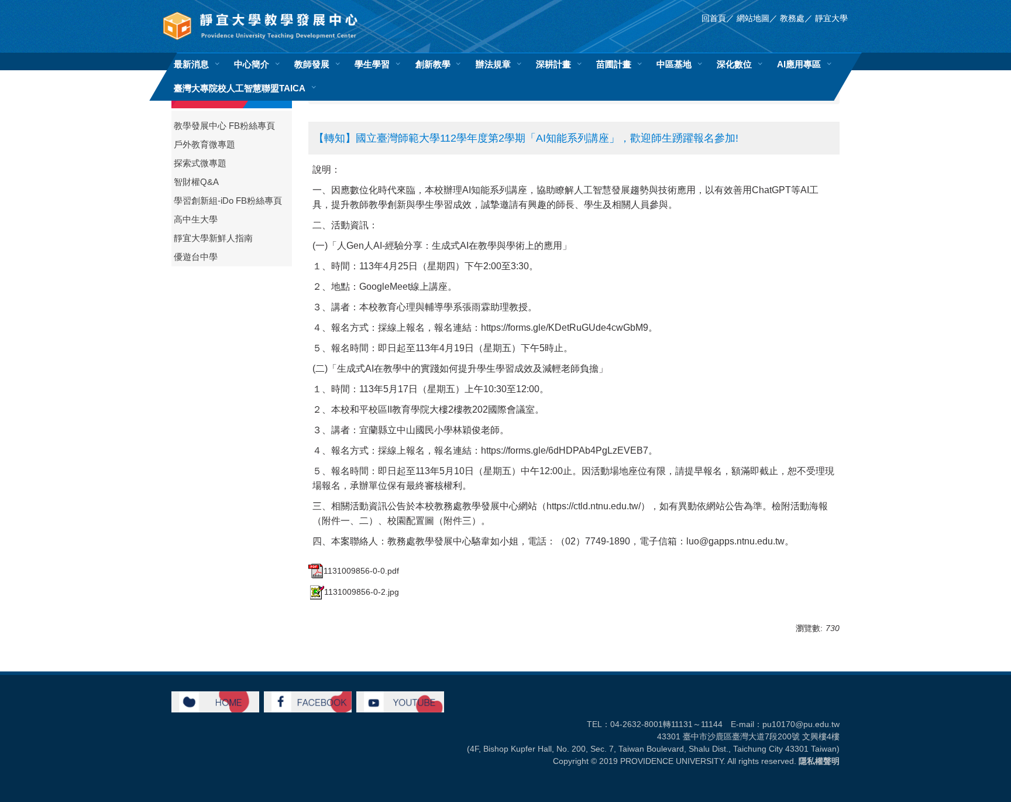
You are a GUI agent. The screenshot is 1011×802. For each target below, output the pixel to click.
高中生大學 (196, 219)
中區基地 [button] (674, 64)
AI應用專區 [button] (799, 64)
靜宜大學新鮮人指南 (213, 238)
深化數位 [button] (734, 64)
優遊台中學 (196, 257)
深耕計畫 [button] (553, 64)
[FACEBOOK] (308, 701)
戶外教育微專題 (204, 144)
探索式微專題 (200, 163)
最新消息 (191, 64)
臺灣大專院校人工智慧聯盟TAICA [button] (239, 88)
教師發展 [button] (311, 64)
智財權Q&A (196, 182)
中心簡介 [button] (251, 64)
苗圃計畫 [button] (613, 64)
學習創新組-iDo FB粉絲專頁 (228, 200)
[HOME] (215, 701)
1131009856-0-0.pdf (361, 570)
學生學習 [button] (372, 64)
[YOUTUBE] (400, 701)
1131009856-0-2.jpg (361, 592)
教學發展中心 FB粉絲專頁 (224, 126)
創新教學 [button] (433, 64)
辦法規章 (493, 64)
